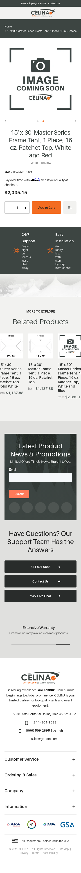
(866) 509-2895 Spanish (44, 730)
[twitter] (66, 507)
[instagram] (27, 507)
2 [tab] (43, 121)
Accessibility (50, 853)
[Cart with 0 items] (74, 13)
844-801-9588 (40, 567)
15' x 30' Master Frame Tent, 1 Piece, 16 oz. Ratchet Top (40, 373)
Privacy (24, 853)
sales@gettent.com (44, 739)
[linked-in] (53, 507)
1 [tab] (37, 121)
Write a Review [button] (41, 163)
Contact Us (40, 581)
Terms (35, 853)
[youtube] (40, 507)
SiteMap (64, 849)
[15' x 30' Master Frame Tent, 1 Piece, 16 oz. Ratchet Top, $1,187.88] (40, 345)
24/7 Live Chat (40, 596)
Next (74, 121)
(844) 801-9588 (44, 722)
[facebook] (14, 507)
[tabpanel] (40, 79)
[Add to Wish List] (69, 207)
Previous (6, 121)
